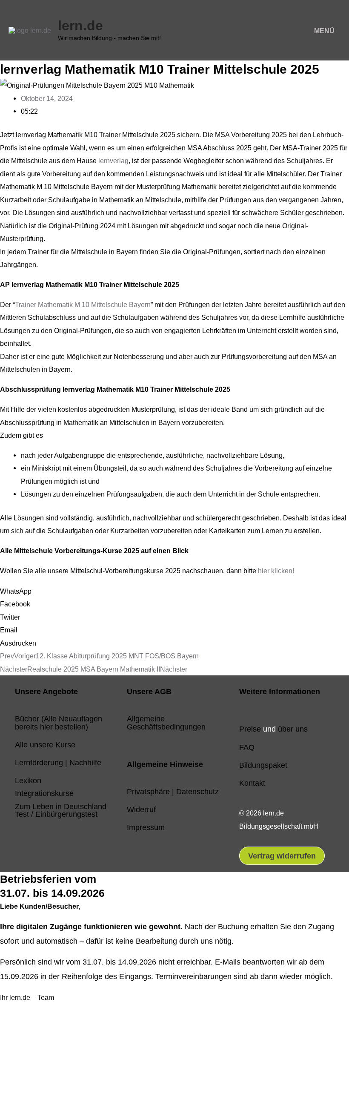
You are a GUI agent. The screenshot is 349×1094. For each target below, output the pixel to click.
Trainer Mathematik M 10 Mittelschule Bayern (83, 304)
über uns (293, 728)
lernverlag (113, 160)
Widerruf (141, 809)
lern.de (80, 25)
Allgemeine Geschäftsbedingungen (166, 722)
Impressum (146, 827)
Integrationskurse (44, 793)
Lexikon (28, 780)
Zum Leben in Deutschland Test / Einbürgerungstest (60, 810)
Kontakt (252, 782)
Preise (250, 728)
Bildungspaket (263, 765)
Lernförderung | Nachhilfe (58, 762)
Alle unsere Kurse (45, 744)
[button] (174, 591)
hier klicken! (276, 570)
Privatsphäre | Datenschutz (173, 791)
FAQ (247, 747)
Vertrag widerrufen (282, 855)
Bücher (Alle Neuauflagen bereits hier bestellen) (58, 722)
